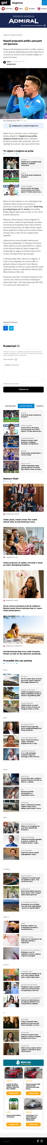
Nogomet (17, 3)
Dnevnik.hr (9, 8)
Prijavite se (23, 389)
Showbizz (32, 8)
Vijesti (21, 8)
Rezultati (6, 322)
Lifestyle (44, 8)
